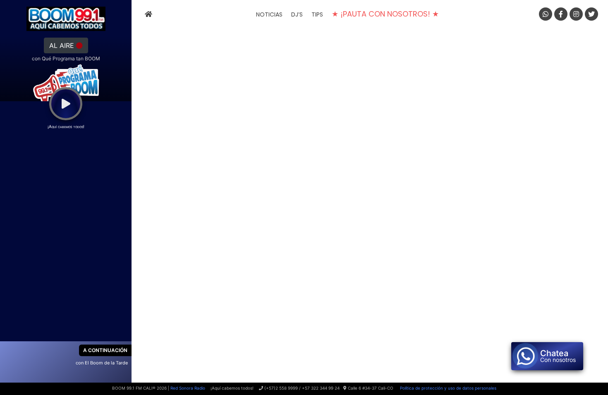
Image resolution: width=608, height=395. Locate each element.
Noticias (269, 14)
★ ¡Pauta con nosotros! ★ (385, 14)
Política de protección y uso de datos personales (447, 387)
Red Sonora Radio (187, 387)
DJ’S (297, 14)
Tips (317, 14)
